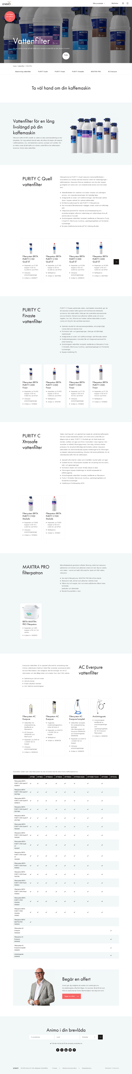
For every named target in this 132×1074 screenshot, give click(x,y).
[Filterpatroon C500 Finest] (101, 372)
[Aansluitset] (101, 706)
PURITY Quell (43, 71)
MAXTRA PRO (96, 71)
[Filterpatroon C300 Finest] (54, 372)
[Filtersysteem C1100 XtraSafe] (31, 503)
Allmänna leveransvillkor (69, 1068)
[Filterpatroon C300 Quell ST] (101, 246)
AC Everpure (112, 71)
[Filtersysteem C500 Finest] (78, 372)
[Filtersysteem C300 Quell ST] (78, 246)
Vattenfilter (21, 66)
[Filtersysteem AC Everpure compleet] (54, 706)
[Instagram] (61, 1050)
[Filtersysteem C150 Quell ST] (31, 246)
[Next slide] (116, 261)
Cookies (54, 1068)
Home (15, 66)
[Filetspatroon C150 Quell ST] (54, 246)
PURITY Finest (60, 71)
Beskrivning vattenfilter (23, 71)
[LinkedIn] (66, 1050)
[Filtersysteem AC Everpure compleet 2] (78, 706)
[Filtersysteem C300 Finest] (31, 372)
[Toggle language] (123, 3)
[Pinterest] (74, 1050)
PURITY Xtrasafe (78, 71)
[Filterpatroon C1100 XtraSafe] (54, 503)
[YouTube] (70, 1050)
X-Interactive (115, 1068)
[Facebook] (57, 1050)
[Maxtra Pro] (31, 611)
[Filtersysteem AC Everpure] (31, 706)
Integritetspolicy (86, 1068)
